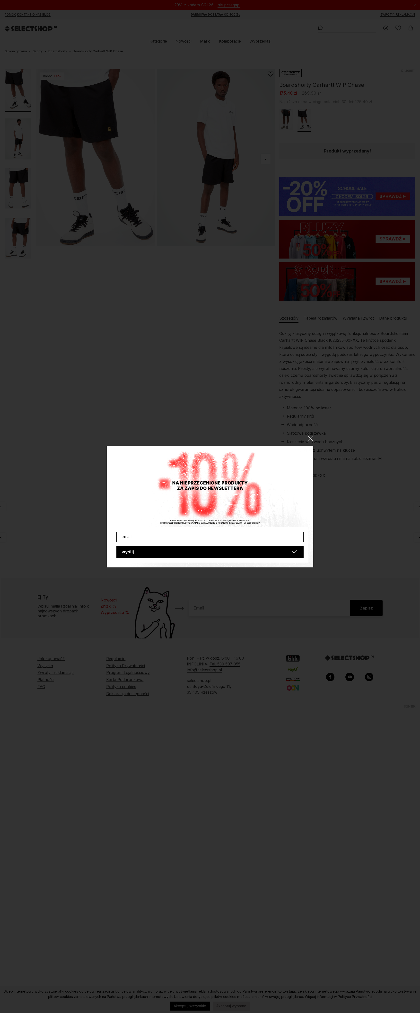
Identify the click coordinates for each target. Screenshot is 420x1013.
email (127, 536)
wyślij (128, 551)
